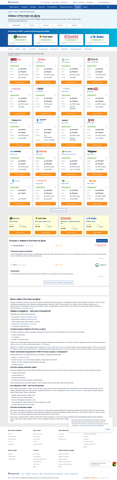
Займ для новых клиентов (68, 154)
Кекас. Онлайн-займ (92, 62)
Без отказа (36, 464)
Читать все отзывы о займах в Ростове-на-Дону (58, 282)
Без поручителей (43, 49)
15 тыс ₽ (31, 25)
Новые (24, 49)
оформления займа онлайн (28, 317)
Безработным (12, 439)
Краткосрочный (37, 444)
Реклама (28, 474)
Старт (11, 183)
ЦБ (76, 2)
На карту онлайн (88, 441)
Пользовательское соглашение (53, 474)
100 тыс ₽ (74, 25)
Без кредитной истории (39, 459)
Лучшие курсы (46, 2)
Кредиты (24, 7)
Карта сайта (74, 474)
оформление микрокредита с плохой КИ (24, 324)
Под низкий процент (76, 49)
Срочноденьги (39, 91)
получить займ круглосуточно (55, 347)
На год (35, 441)
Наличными (64, 49)
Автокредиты (52, 7)
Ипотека (42, 7)
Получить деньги (20, 82)
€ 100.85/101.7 (64, 2)
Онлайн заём (39, 62)
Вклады (33, 7)
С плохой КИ (32, 49)
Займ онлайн (13, 62)
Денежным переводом (90, 434)
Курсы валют (14, 7)
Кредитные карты (66, 7)
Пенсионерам (88, 49)
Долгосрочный (37, 434)
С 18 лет (10, 441)
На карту (10, 49)
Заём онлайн (64, 91)
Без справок (36, 454)
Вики (41, 474)
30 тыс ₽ (46, 25)
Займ (11, 91)
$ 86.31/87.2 (55, 2)
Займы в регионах (63, 454)
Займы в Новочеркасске (65, 464)
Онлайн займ (13, 123)
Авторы (66, 474)
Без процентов (54, 49)
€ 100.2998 (89, 2)
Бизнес (10, 434)
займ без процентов (16, 344)
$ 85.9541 (81, 2)
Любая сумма (16, 25)
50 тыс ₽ (60, 25)
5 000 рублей (11, 459)
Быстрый (61, 434)
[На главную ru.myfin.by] (13, 474)
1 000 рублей (11, 456)
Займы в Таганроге (63, 456)
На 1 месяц (36, 436)
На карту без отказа (89, 444)
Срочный (61, 436)
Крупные (10, 454)
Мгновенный (62, 439)
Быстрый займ (65, 62)
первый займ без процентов (74, 390)
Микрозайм (90, 91)
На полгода (36, 439)
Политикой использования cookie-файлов (92, 425)
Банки (85, 7)
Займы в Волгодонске (64, 461)
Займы (77, 7)
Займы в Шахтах (63, 459)
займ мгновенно (32, 319)
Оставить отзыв (102, 240)
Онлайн (18, 49)
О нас (23, 474)
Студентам (11, 444)
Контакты (35, 474)
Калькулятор (37, 456)
